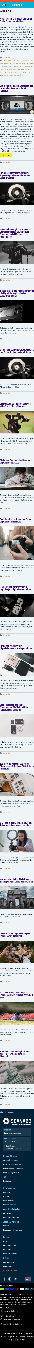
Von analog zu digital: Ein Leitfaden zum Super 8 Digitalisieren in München (16, 881)
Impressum (28, 1334)
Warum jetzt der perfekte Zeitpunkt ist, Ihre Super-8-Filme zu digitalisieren (17, 351)
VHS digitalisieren (8, 1316)
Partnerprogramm (9, 1205)
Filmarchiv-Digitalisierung (12, 1164)
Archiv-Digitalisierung (11, 1160)
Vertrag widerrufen (10, 1270)
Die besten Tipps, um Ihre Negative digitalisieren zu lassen (15, 462)
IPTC (2, 72)
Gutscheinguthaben (10, 1254)
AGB (20, 1334)
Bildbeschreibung (9, 60)
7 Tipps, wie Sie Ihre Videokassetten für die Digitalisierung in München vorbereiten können (17, 293)
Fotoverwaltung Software (22, 69)
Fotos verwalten (6, 69)
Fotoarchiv (17, 66)
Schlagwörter (26, 72)
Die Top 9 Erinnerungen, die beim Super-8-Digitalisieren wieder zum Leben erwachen (15, 175)
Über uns (6, 1192)
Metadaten (16, 72)
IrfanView (8, 72)
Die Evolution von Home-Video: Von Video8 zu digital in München (15, 405)
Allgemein (6, 57)
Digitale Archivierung (20, 63)
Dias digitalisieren (8, 1308)
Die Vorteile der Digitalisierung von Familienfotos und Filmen (15, 935)
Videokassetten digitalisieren (12, 1319)
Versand (6, 1226)
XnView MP (21, 75)
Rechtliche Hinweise (9, 1334)
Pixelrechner (7, 1181)
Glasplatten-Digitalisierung (13, 1168)
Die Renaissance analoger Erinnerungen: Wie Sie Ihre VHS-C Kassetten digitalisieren (14, 707)
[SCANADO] (17, 5)
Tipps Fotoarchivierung (8, 75)
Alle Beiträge (7, 1213)
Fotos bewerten (27, 66)
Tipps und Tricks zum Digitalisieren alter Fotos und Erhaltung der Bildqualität (15, 1054)
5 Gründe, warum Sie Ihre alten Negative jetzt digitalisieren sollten (15, 588)
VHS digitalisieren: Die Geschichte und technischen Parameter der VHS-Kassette (16, 88)
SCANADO (3, 1112)
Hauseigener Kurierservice (12, 1230)
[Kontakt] (15, 1279)
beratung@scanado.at (12, 1133)
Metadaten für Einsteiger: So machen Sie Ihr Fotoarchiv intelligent (16, 20)
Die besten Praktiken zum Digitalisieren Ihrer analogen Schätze (16, 647)
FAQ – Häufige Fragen (11, 1217)
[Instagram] (9, 1279)
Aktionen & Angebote (10, 1245)
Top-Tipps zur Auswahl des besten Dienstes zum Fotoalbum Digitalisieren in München (17, 766)
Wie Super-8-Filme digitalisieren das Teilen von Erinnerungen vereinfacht (16, 824)
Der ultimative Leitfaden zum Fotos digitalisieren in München (15, 521)
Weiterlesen (6, 155)
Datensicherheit (9, 1201)
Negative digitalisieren (10, 1311)
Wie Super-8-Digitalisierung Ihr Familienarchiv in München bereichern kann (16, 995)
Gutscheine (7, 1249)
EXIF (11, 66)
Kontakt (6, 1196)
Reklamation (7, 1266)
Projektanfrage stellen (11, 1172)
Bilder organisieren (22, 60)
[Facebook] (4, 1279)
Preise (5, 1241)
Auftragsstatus (9, 1262)
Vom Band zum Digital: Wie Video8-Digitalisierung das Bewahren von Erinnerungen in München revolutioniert (15, 233)
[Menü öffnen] (28, 5)
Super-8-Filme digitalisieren (12, 1324)
